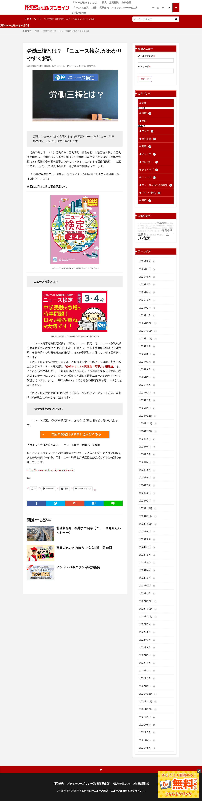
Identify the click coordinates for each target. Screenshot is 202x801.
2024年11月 (147, 423)
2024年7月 (147, 454)
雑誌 (94, 7)
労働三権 (91, 66)
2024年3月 (147, 485)
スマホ (159, 228)
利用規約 (58, 783)
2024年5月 (147, 469)
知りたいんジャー (149, 226)
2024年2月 (147, 492)
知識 (37, 31)
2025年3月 (147, 392)
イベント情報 (151, 192)
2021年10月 (147, 709)
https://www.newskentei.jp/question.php (50, 470)
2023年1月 (147, 593)
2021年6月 (147, 740)
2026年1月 (147, 315)
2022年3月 (147, 670)
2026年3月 (147, 299)
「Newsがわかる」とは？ (85, 2)
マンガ (147, 130)
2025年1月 (147, 408)
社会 (84, 66)
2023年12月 (147, 508)
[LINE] (113, 503)
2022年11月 (147, 608)
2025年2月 (147, 400)
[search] (176, 19)
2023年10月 (147, 523)
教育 (154, 235)
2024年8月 (147, 446)
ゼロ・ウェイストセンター (152, 231)
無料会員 (126, 2)
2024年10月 (147, 431)
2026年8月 (147, 261)
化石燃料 (150, 235)
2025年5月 (147, 377)
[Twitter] (55, 503)
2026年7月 (147, 269)
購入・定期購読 (110, 2)
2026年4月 (147, 292)
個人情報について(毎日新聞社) (131, 783)
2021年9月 (147, 717)
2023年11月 (147, 516)
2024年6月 (147, 462)
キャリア (148, 154)
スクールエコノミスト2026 (80, 18)
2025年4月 (147, 384)
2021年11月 (147, 701)
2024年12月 (147, 415)
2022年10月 (147, 616)
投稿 (146, 113)
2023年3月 (147, 577)
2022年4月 (147, 662)
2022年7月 (147, 639)
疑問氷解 (59, 18)
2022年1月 (147, 686)
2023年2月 (147, 585)
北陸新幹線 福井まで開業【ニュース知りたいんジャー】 (88, 530)
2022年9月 (147, 624)
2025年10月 (147, 338)
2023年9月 (147, 531)
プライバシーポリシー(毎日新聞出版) (88, 783)
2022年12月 (147, 601)
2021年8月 (147, 724)
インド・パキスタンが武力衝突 (78, 567)
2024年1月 (147, 500)
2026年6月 (147, 276)
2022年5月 (147, 655)
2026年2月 (147, 307)
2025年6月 (147, 369)
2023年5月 (147, 562)
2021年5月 (147, 747)
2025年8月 (147, 354)
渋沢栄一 (165, 228)
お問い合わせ (79, 12)
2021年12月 (147, 693)
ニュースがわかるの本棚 (157, 184)
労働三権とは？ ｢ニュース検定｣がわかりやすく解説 (66, 31)
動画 (146, 200)
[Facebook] (36, 503)
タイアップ (149, 169)
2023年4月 (147, 570)
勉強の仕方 (163, 226)
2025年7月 (147, 361)
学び (54, 66)
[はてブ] (93, 503)
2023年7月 (147, 546)
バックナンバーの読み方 (125, 7)
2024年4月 (147, 477)
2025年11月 (147, 330)
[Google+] (74, 503)
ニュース (61, 66)
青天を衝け (145, 228)
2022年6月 (147, 647)
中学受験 (49, 18)
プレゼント (150, 161)
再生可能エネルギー (150, 223)
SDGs (159, 235)
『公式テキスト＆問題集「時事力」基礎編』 (89, 366)
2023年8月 (147, 539)
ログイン (145, 79)
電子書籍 (104, 7)
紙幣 (141, 226)
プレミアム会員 (80, 7)
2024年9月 (147, 438)
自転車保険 (153, 228)
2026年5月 (147, 284)
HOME (28, 31)
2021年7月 (147, 732)
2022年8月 (147, 631)
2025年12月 (147, 323)
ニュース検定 (75, 66)
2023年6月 (147, 554)
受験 (146, 146)
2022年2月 (147, 678)
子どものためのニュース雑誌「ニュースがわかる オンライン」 (111, 790)
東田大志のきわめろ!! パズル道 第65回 (84, 547)
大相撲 (140, 223)
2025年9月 (147, 346)
